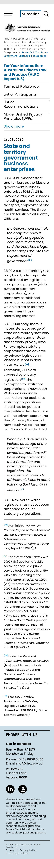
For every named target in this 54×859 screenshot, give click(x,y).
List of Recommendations (21, 104)
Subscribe (30, 14)
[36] (30, 260)
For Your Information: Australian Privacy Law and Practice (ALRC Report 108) (25, 72)
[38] (23, 379)
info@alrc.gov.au (29, 763)
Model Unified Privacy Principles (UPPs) (23, 117)
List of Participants (20, 94)
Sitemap (10, 850)
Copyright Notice (18, 853)
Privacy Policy (28, 850)
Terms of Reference (21, 86)
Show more (14, 126)
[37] (27, 365)
